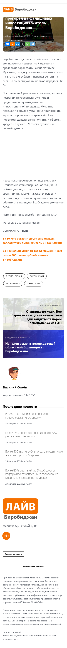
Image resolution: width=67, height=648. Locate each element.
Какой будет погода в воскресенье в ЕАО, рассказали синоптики (31, 434)
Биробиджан (37, 276)
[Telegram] (32, 44)
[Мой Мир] (17, 44)
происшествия (15, 39)
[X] (22, 44)
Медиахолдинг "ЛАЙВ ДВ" (20, 526)
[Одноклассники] (12, 44)
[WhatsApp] (27, 44)
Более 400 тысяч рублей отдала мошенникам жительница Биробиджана (34, 453)
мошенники (12, 283)
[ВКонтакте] (7, 44)
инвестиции (33, 283)
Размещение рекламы (33, 566)
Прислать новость (13, 554)
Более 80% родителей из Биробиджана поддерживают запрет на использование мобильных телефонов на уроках (31, 474)
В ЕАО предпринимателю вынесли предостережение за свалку (27, 415)
